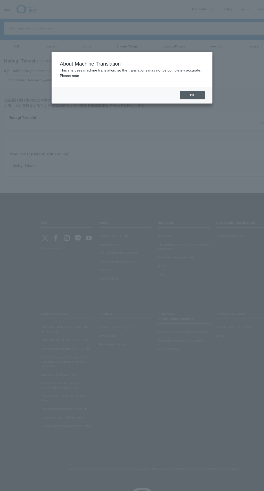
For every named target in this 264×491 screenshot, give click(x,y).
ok (192, 95)
